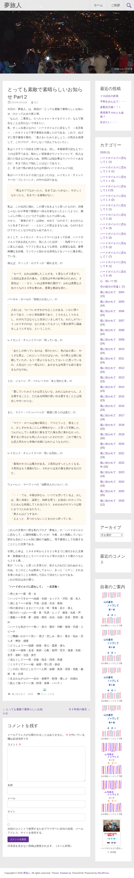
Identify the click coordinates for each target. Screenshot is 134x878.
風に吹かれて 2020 (112, 443)
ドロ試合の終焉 (109, 96)
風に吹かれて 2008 (112, 330)
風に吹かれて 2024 (112, 481)
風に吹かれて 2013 (112, 377)
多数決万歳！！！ (110, 107)
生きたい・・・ (109, 122)
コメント (14, 744)
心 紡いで (106, 281)
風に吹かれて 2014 (112, 387)
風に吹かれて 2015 (112, 396)
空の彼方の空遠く (110, 286)
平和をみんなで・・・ (113, 101)
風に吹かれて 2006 (112, 311)
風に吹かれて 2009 (112, 339)
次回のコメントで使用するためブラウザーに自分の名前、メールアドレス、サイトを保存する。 (45, 830)
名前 (10, 785)
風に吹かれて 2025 (112, 491)
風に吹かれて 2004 (112, 292)
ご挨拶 (115, 5)
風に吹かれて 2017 (112, 415)
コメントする (47, 694)
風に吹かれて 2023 (22, 694)
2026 (103, 152)
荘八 (36, 102)
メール (11, 798)
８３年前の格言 (79, 709)
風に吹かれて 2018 (112, 424)
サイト (11, 811)
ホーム (98, 5)
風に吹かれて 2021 (112, 453)
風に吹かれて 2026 (112, 500)
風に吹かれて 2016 (112, 406)
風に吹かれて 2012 (112, 368)
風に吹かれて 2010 (112, 349)
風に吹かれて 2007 (112, 320)
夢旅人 (13, 5)
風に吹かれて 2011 (112, 358)
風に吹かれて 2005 (112, 301)
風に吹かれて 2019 (112, 434)
